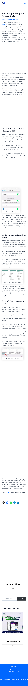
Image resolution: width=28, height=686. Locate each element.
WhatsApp (4, 24)
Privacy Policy (14, 670)
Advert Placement (14, 672)
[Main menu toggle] (25, 3)
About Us (14, 666)
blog (7, 492)
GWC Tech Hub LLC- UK (14, 681)
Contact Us (14, 668)
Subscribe (21, 598)
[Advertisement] (14, 58)
